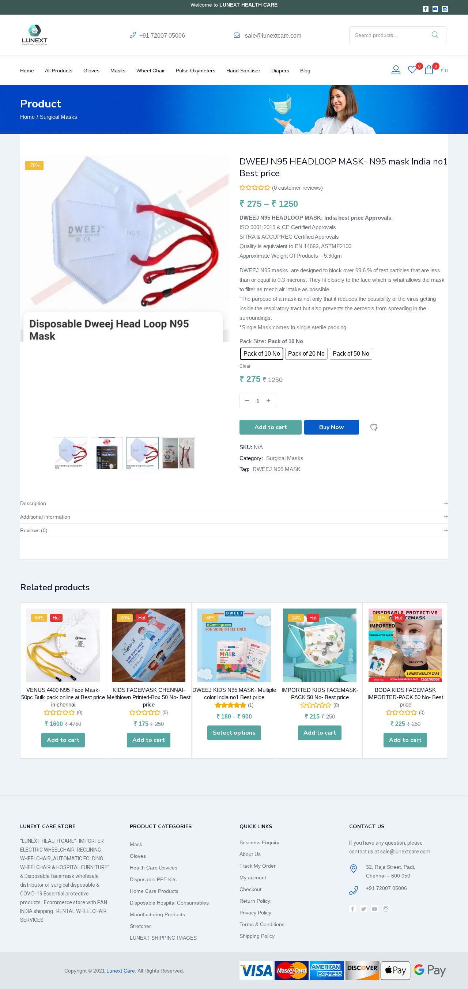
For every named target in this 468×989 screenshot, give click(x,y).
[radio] (262, 353)
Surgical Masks (58, 117)
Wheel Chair (150, 70)
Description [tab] (33, 503)
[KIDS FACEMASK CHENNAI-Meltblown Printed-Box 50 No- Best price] (148, 645)
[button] (436, 70)
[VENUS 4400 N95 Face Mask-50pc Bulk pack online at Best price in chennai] (63, 645)
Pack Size (251, 341)
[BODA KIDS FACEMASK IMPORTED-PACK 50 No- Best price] (405, 645)
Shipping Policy (257, 936)
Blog (305, 70)
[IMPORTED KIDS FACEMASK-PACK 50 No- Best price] (319, 645)
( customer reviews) (297, 188)
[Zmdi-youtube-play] (435, 9)
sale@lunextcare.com (273, 36)
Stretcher (140, 926)
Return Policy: (255, 901)
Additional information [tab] (45, 517)
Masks (117, 70)
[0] (412, 70)
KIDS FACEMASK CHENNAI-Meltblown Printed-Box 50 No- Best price (148, 697)
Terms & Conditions (261, 924)
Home (27, 70)
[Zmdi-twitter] (363, 908)
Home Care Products (154, 891)
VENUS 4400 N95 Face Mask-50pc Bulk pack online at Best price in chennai (63, 697)
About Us (250, 854)
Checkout (250, 889)
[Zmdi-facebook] (426, 9)
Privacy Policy (255, 913)
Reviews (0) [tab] (34, 530)
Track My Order (257, 866)
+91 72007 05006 (162, 36)
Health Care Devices (153, 868)
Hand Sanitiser (243, 70)
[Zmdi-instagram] (445, 9)
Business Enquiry (259, 842)
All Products (58, 70)
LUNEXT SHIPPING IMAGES (163, 938)
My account (252, 877)
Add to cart (270, 427)
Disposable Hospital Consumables (169, 903)
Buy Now (331, 427)
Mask (136, 844)
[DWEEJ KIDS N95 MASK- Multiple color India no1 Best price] (234, 645)
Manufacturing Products (157, 914)
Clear (244, 366)
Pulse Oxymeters (195, 70)
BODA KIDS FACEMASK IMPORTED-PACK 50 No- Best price (405, 697)
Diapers (280, 70)
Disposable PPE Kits (153, 879)
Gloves (91, 70)
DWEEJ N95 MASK (277, 469)
